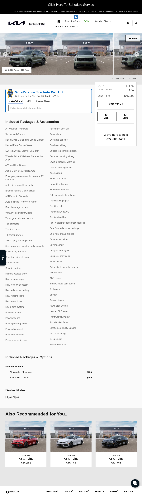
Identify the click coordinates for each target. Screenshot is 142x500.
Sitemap (113, 491)
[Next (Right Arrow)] (137, 54)
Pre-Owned (76, 21)
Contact (68, 491)
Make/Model (15, 101)
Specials (98, 21)
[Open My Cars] (127, 23)
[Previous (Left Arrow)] (5, 54)
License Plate (42, 101)
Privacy (98, 491)
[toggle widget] (135, 483)
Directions (51, 491)
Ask (106, 118)
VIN (29, 101)
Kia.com (127, 491)
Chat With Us (116, 104)
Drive (125, 118)
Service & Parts (61, 26)
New (67, 21)
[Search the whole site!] (136, 23)
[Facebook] (76, 17)
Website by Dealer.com (12, 492)
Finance (107, 21)
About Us (74, 26)
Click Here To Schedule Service (71, 5)
